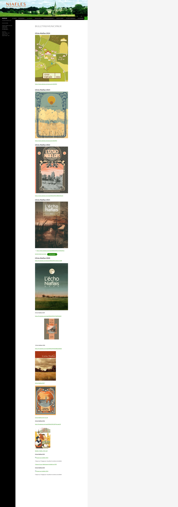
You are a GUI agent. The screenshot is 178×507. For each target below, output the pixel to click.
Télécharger (52, 254)
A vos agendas (80, 18)
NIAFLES (4, 18)
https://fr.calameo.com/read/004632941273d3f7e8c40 (48, 316)
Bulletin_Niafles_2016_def (41, 451)
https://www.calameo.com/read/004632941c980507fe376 (49, 195)
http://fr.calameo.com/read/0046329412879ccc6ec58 (48, 424)
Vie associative (38, 18)
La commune (29, 18)
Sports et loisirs (59, 18)
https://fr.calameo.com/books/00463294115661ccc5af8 (48, 260)
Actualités (14, 18)
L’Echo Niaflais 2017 (40, 383)
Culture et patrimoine (70, 18)
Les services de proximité (49, 18)
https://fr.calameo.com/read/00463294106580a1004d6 (48, 348)
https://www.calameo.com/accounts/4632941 (46, 84)
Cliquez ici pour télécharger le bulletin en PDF (46, 464)
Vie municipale (21, 18)
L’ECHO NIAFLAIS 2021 (41, 254)
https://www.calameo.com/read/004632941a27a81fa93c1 (50, 250)
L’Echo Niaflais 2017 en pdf (41, 417)
